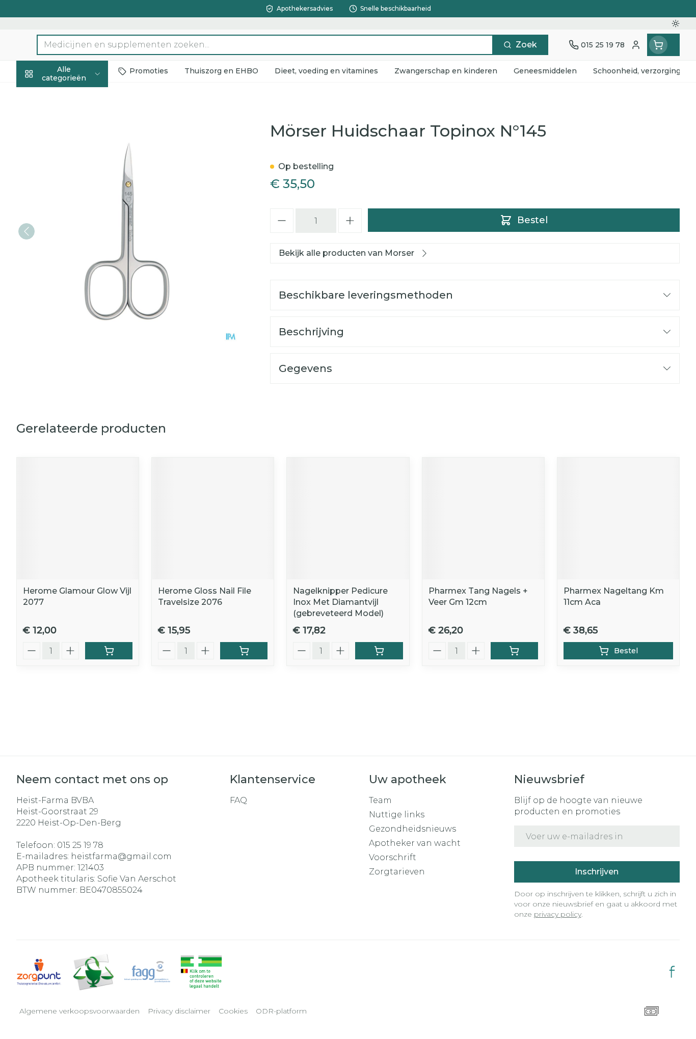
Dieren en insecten (81, 327)
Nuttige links (396, 814)
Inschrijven (597, 871)
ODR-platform (281, 1011)
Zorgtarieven (397, 871)
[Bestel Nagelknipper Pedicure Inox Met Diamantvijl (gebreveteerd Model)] (379, 650)
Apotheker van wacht (415, 843)
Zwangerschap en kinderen (81, 212)
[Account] (636, 45)
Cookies (233, 1011)
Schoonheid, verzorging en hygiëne (81, 134)
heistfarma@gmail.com (121, 856)
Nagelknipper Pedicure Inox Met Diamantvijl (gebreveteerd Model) (340, 602)
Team (380, 800)
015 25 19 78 (80, 845)
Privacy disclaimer (179, 1011)
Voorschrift (392, 857)
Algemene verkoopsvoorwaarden (79, 1011)
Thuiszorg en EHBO (81, 299)
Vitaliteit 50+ (81, 244)
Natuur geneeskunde (81, 272)
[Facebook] (672, 971)
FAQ (238, 800)
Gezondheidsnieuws (412, 829)
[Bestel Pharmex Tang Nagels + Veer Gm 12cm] (514, 650)
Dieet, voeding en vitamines (81, 175)
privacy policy (557, 914)
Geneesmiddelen (81, 354)
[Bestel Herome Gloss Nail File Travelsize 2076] (243, 650)
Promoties (46, 97)
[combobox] (265, 45)
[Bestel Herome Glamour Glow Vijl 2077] (108, 650)
